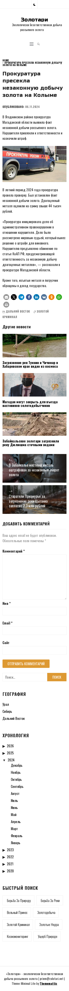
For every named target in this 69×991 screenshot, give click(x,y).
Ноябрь (16, 772)
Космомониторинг (17, 936)
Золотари (34, 19)
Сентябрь (17, 786)
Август (15, 793)
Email (8, 622)
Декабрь (17, 765)
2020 (10, 870)
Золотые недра (49, 924)
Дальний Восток (18, 311)
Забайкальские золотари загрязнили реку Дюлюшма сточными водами (31, 442)
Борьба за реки (50, 900)
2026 (10, 745)
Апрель (16, 821)
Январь (15, 842)
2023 (10, 849)
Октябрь (16, 779)
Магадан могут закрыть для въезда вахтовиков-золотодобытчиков (30, 403)
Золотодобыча (46, 912)
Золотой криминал (18, 924)
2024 (11, 759)
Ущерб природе (47, 936)
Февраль (17, 835)
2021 (10, 863)
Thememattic (48, 983)
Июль (14, 800)
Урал (6, 704)
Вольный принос (17, 912)
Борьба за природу (19, 900)
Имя (7, 603)
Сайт (6, 642)
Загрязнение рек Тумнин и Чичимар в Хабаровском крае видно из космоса (30, 364)
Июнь (14, 807)
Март (14, 828)
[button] (34, 4)
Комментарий (14, 551)
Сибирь (7, 711)
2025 (10, 752)
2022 (10, 856)
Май (13, 814)
